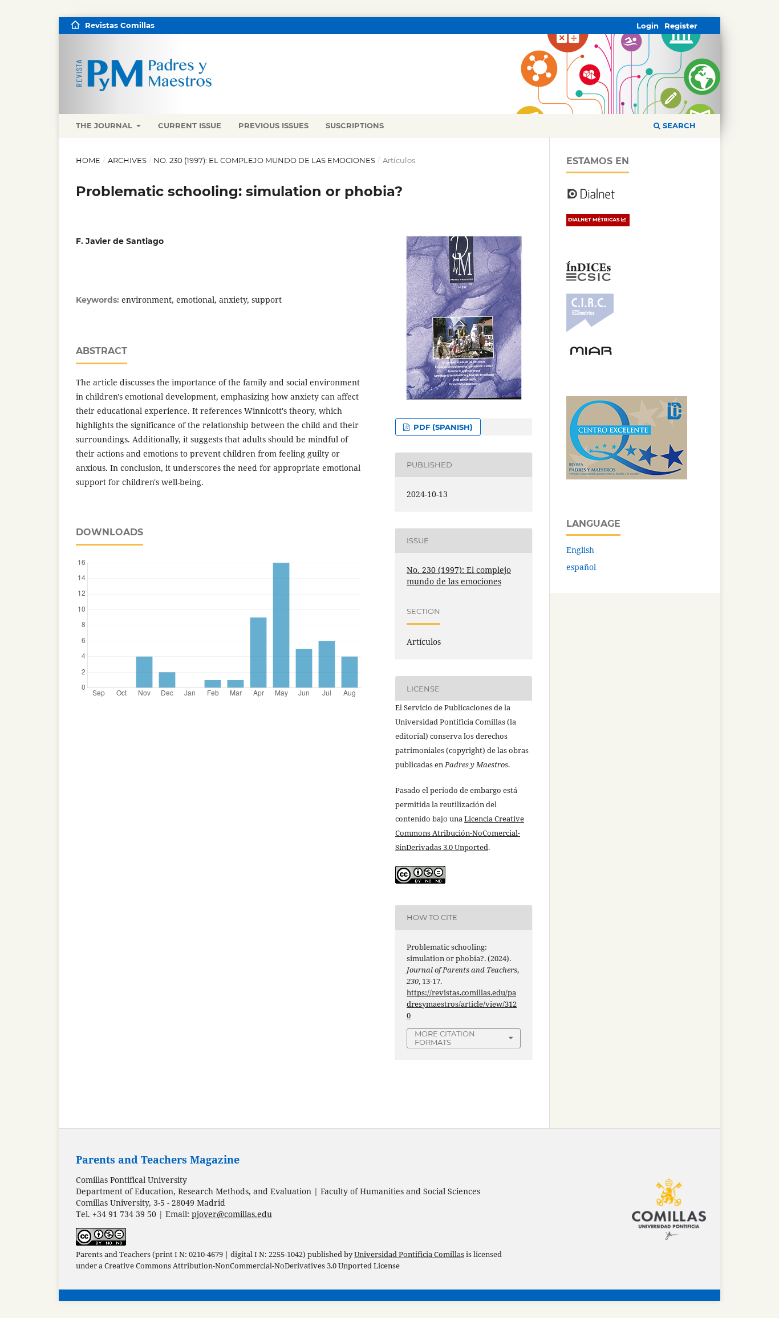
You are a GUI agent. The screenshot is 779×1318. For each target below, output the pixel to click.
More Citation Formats (445, 1038)
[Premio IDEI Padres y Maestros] (626, 476)
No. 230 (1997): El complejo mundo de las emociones (264, 160)
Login (647, 25)
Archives (127, 160)
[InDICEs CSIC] (588, 277)
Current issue (189, 125)
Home (88, 160)
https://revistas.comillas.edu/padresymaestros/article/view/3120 (462, 1003)
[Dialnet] (591, 198)
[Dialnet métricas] (598, 223)
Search (678, 125)
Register (680, 25)
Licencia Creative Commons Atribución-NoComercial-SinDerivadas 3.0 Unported (459, 832)
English (580, 549)
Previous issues (273, 125)
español (581, 567)
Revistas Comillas (120, 25)
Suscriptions (355, 125)
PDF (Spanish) (442, 427)
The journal (105, 125)
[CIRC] (590, 329)
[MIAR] (590, 354)
